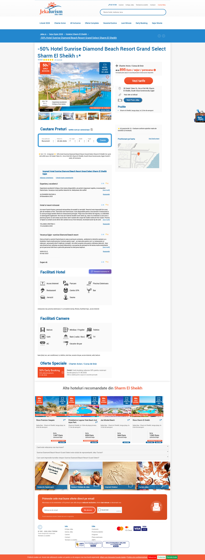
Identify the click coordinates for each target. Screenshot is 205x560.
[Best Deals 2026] (199, 116)
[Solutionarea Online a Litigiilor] (116, 544)
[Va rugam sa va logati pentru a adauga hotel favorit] (103, 77)
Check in (59, 139)
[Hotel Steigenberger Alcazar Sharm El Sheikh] (163, 36)
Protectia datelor (97, 532)
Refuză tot (152, 557)
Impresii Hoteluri (111, 487)
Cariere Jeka (143, 487)
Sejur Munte (157, 23)
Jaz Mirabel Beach (115, 420)
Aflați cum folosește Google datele (113, 557)
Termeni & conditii (142, 5)
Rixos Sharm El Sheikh (147, 420)
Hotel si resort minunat (49, 205)
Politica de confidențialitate (137, 557)
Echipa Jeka (130, 5)
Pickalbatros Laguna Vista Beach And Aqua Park (83, 421)
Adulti (80, 139)
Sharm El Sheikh (128, 387)
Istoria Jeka (69, 532)
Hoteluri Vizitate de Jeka (80, 487)
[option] (51, 419)
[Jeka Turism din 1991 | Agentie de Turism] (51, 14)
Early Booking (141, 23)
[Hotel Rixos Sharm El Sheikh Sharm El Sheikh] (159, 36)
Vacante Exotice (110, 23)
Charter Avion (60, 23)
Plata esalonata (97, 537)
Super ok (43, 262)
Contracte (95, 529)
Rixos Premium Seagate (51, 420)
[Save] (92, 129)
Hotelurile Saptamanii (45, 487)
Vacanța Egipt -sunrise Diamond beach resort (59, 234)
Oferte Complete (92, 23)
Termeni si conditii (44, 536)
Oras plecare (46, 139)
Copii (89, 139)
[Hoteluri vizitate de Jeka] (85, 476)
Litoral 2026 (45, 23)
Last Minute (126, 23)
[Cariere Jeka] (153, 476)
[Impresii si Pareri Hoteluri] (119, 476)
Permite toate (172, 557)
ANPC (94, 540)
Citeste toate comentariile (64, 178)
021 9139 (113, 5)
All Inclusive (75, 23)
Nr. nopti (72, 139)
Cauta (103, 140)
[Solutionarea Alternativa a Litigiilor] (88, 544)
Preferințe (161, 557)
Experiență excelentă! (49, 183)
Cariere (121, 5)
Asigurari (95, 534)
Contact (152, 5)
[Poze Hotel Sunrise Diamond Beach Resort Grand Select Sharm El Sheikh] (118, 100)
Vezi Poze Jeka (133, 100)
